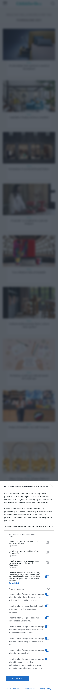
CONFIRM (17, 678)
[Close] (52, 486)
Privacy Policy (45, 688)
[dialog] (29, 587)
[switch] (47, 542)
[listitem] (29, 535)
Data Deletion (13, 688)
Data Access (29, 688)
